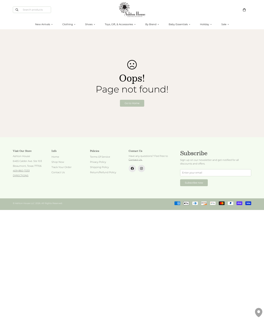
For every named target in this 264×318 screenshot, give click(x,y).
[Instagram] (141, 168)
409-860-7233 (21, 170)
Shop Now (57, 162)
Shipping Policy (99, 167)
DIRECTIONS (20, 175)
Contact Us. (135, 159)
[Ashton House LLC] (132, 10)
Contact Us (58, 172)
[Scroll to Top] (258, 301)
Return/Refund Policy (103, 172)
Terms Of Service (100, 156)
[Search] (17, 9)
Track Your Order (61, 167)
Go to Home (132, 103)
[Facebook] (132, 168)
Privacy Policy (98, 162)
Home (55, 156)
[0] (244, 9)
